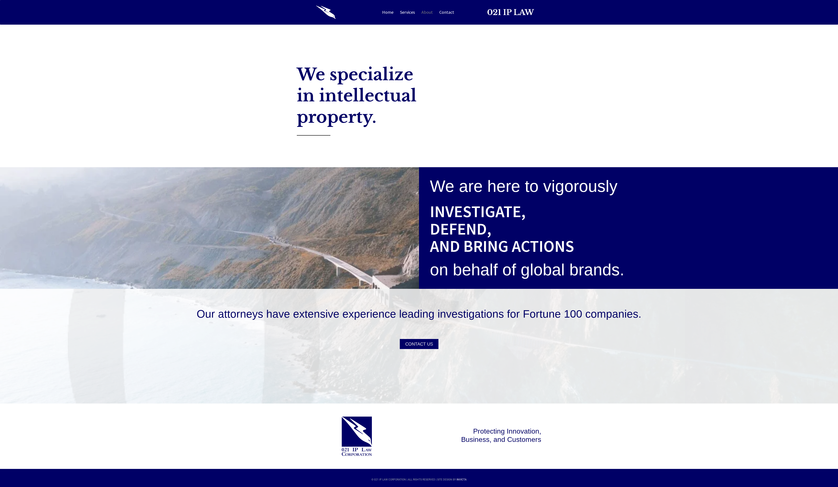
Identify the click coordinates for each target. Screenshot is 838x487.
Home (387, 12)
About (427, 12)
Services (407, 12)
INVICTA (462, 479)
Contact (446, 12)
